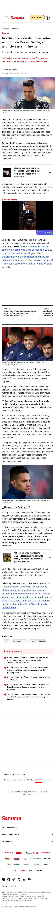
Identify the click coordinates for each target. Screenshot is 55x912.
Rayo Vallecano (19, 641)
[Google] (3, 879)
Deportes (15, 28)
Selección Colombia (38, 641)
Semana (5, 28)
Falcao (6, 641)
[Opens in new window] (8, 879)
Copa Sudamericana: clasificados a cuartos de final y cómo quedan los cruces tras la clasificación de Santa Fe (20, 313)
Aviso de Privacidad (11, 886)
